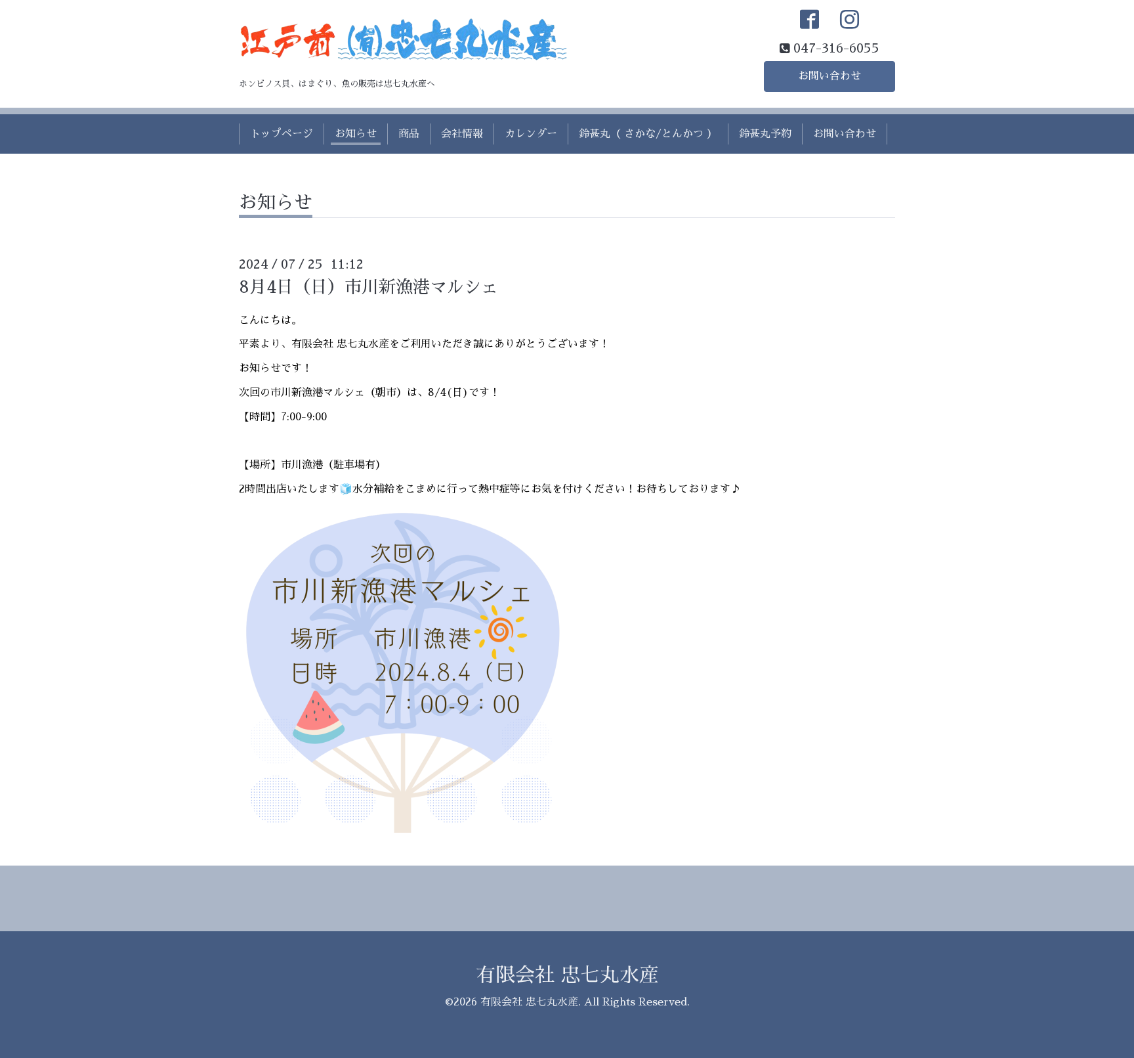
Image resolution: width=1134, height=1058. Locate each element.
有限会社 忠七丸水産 (567, 975)
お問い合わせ (829, 76)
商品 (408, 134)
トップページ (281, 134)
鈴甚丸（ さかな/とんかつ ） (648, 134)
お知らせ (356, 134)
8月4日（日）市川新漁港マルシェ (368, 287)
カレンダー (531, 134)
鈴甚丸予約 (765, 134)
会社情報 (462, 134)
